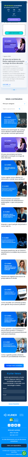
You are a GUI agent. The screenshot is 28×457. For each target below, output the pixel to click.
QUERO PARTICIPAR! (14, 33)
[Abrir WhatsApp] (24, 453)
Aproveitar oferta (14, 19)
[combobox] (14, 22)
